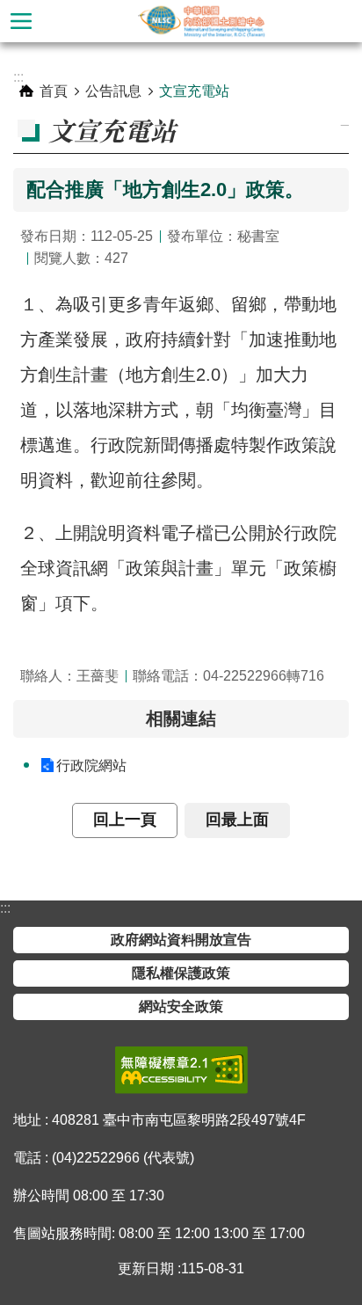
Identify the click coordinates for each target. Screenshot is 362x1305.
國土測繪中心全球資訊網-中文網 (202, 21)
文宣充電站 (194, 91)
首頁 (54, 91)
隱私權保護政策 (181, 973)
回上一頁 (124, 819)
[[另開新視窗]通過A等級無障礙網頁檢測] (181, 1070)
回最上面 (237, 819)
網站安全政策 (181, 1006)
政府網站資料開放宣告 (181, 939)
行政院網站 (91, 765)
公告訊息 (113, 91)
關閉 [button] (21, 21)
